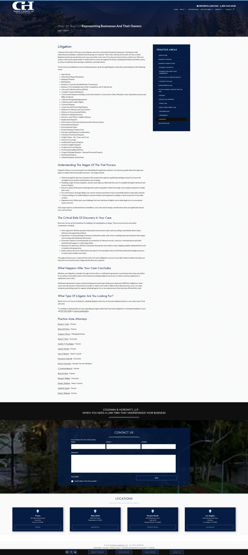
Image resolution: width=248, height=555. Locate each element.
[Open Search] (234, 9)
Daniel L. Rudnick (64, 383)
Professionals (193, 9)
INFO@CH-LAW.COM (208, 6)
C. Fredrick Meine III (65, 369)
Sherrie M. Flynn (63, 329)
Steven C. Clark (63, 324)
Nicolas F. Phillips (64, 378)
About (182, 9)
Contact (228, 9)
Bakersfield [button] (95, 527)
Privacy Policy (115, 547)
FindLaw (152, 547)
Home (176, 9)
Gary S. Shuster (63, 354)
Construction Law (165, 81)
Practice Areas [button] (206, 9)
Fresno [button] (37, 527)
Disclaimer (75, 476)
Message (74, 453)
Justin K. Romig (63, 349)
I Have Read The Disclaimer (86, 481)
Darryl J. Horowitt (64, 364)
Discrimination (164, 111)
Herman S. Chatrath (65, 359)
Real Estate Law (164, 123)
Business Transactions (167, 63)
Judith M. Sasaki (63, 388)
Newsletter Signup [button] (97, 552)
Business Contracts (166, 67)
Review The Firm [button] (124, 552)
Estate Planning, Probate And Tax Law (170, 90)
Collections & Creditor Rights (170, 77)
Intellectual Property (166, 99)
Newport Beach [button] (152, 527)
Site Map (106, 547)
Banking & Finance (165, 59)
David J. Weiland (64, 393)
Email (109, 442)
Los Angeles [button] (210, 527)
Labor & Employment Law (167, 107)
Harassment (163, 115)
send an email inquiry (81, 311)
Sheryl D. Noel (63, 373)
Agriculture (163, 55)
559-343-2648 (229, 6)
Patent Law (163, 103)
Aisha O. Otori (63, 339)
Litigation (162, 119)
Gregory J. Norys (64, 334)
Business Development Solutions (134, 547)
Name (73, 442)
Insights (218, 9)
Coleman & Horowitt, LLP (119, 545)
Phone (144, 442)
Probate (162, 95)
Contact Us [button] (177, 552)
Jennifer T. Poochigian (66, 344)
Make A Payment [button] (150, 552)
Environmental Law (165, 85)
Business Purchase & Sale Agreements (168, 72)
